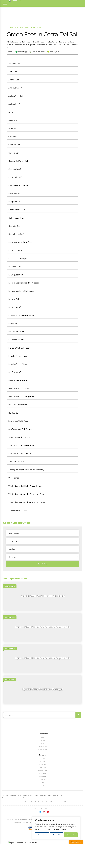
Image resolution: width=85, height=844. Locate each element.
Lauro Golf (12, 323)
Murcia (42, 782)
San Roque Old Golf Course (20, 429)
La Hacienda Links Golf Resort (21, 291)
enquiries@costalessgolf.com (17, 797)
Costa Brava (42, 767)
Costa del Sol (42, 773)
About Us (20, 802)
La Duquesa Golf (15, 275)
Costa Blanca (42, 764)
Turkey (42, 743)
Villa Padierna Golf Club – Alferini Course (25, 486)
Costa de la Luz (42, 770)
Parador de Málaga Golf (18, 380)
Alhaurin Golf (14, 63)
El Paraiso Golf (14, 193)
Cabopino (12, 136)
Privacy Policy (63, 802)
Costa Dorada (42, 776)
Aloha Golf (12, 72)
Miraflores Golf (14, 372)
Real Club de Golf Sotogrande (21, 397)
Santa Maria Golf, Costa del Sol (21, 445)
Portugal (42, 740)
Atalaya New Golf (15, 96)
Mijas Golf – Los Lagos (17, 356)
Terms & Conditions (51, 802)
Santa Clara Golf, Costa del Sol (21, 437)
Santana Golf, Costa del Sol (19, 453)
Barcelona (42, 761)
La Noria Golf (13, 299)
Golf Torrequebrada (16, 218)
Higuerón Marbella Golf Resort (21, 242)
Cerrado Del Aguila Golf (18, 161)
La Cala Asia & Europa (17, 258)
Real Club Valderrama (17, 405)
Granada (42, 779)
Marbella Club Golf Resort (19, 348)
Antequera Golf (14, 88)
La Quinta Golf (14, 307)
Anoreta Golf (13, 80)
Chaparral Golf (14, 169)
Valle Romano (14, 478)
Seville (42, 785)
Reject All (56, 835)
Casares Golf (13, 153)
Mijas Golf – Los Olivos (17, 364)
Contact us (41, 802)
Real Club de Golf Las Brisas (20, 388)
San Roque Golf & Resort (18, 421)
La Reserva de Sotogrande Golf (21, 315)
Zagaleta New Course (17, 510)
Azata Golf (12, 112)
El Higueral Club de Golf (18, 185)
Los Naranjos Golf (15, 340)
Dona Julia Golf (14, 177)
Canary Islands (42, 749)
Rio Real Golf (13, 413)
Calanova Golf (14, 145)
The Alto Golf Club (16, 462)
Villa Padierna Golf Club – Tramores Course (26, 502)
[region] (56, 828)
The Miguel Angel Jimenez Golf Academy (26, 470)
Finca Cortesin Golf (16, 210)
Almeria (42, 758)
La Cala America (15, 250)
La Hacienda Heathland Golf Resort (23, 283)
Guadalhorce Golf (16, 234)
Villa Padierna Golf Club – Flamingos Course (27, 494)
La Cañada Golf (14, 267)
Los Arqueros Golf (16, 331)
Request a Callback (30, 802)
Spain (42, 737)
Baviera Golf (13, 120)
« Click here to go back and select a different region (24, 27)
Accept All (70, 835)
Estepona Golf (14, 202)
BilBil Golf (12, 128)
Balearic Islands (42, 746)
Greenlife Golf (14, 226)
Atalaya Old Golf (15, 104)
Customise (41, 835)
